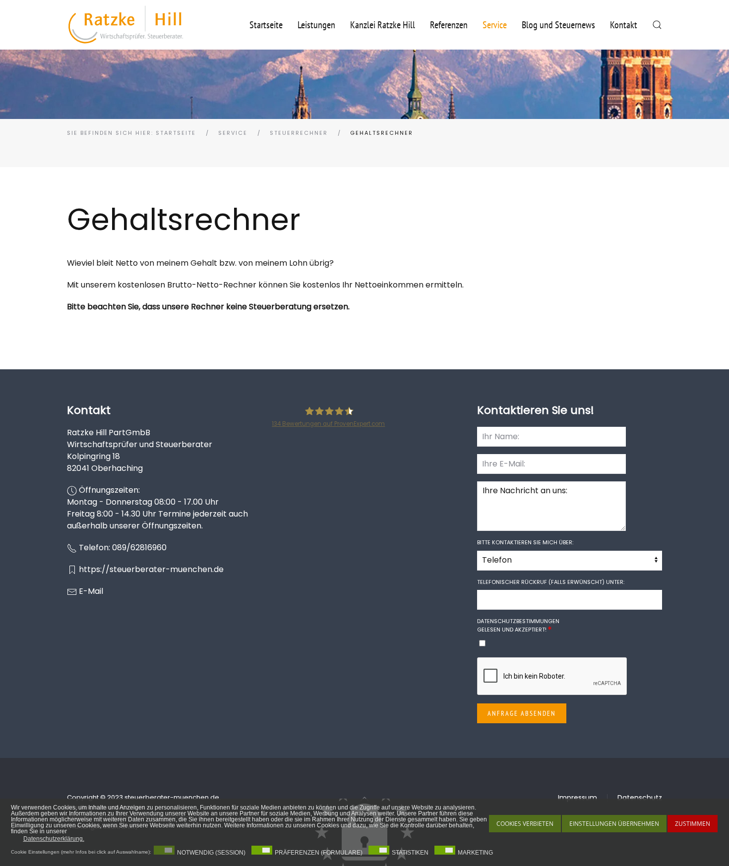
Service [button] (495, 24)
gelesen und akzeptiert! (518, 625)
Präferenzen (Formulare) (319, 853)
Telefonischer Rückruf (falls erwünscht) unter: (550, 582)
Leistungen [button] (316, 24)
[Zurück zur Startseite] (126, 25)
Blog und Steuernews (558, 24)
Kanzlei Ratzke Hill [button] (382, 24)
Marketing (475, 853)
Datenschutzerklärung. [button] (53, 838)
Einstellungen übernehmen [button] (614, 823)
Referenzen (449, 24)
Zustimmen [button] (692, 823)
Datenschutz (639, 798)
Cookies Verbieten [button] (524, 823)
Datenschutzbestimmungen (518, 621)
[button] (657, 25)
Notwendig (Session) (211, 853)
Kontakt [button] (623, 24)
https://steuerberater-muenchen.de (151, 569)
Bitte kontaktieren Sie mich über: (525, 542)
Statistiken (410, 853)
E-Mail (91, 591)
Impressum (577, 798)
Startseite (266, 24)
